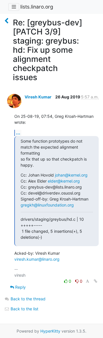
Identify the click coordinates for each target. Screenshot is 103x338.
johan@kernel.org (71, 175)
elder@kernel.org (64, 181)
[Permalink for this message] (95, 281)
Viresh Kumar (38, 96)
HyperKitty (50, 331)
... (18, 132)
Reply (20, 287)
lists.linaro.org (36, 7)
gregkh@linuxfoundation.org (47, 205)
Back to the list (23, 308)
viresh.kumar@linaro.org (37, 259)
